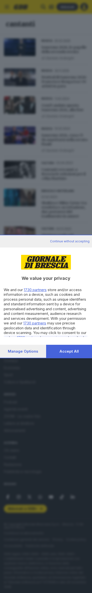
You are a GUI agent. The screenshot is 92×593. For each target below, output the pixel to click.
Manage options (23, 351)
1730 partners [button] (35, 289)
